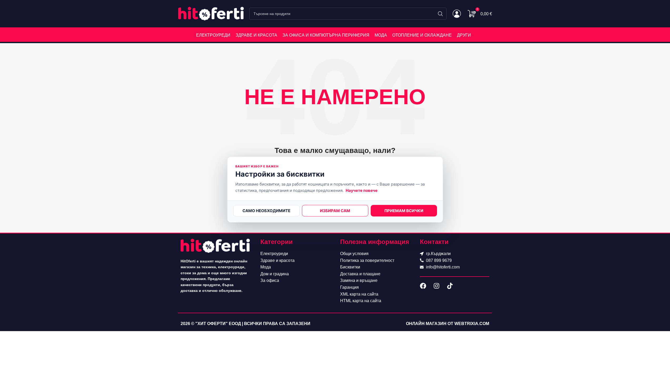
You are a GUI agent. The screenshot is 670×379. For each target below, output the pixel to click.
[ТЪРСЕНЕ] (440, 14)
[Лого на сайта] (211, 13)
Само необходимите (266, 210)
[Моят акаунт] (456, 13)
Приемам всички (403, 210)
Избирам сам (335, 210)
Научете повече (362, 190)
